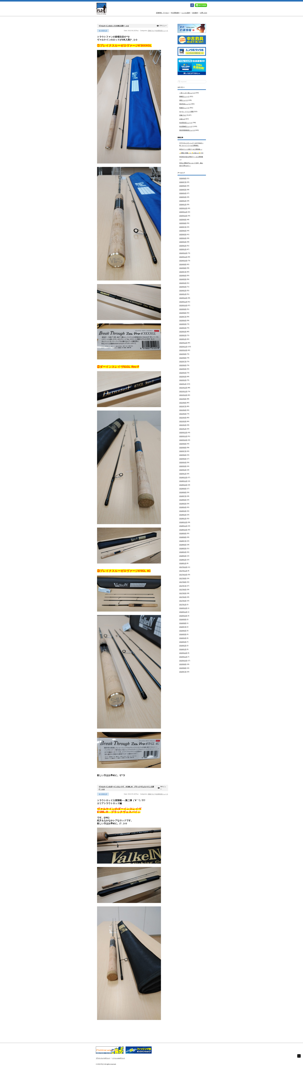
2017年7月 (182, 586)
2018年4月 (182, 552)
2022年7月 (182, 361)
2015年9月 (182, 664)
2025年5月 (182, 234)
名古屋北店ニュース (161, 30)
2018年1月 (182, 563)
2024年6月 (182, 275)
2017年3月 (182, 601)
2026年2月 (182, 201)
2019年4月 (182, 507)
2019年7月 (182, 496)
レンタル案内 (186, 13)
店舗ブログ (151, 30)
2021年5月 (182, 414)
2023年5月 (182, 324)
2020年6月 (182, 455)
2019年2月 (182, 515)
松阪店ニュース (184, 108)
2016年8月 (182, 623)
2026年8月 (182, 178)
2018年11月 (183, 526)
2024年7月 (182, 272)
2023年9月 (182, 309)
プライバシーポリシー (103, 1058)
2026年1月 (182, 204)
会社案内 (195, 13)
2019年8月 (182, 492)
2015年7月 (182, 672)
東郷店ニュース (184, 96)
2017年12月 (183, 567)
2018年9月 (182, 533)
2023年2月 (182, 335)
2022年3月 (182, 376)
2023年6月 (182, 320)
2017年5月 (182, 593)
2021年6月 (182, 410)
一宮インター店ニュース (187, 93)
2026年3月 (182, 197)
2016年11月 (183, 612)
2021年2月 (182, 425)
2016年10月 (183, 616)
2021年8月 (182, 403)
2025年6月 (182, 231)
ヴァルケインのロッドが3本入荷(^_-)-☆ (114, 26)
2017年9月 (182, 578)
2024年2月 (182, 290)
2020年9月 (182, 444)
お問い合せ (203, 13)
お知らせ (182, 119)
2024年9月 (182, 264)
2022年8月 (182, 358)
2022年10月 (183, 350)
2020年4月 (182, 462)
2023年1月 (182, 339)
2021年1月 (182, 429)
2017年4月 (182, 597)
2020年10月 (183, 440)
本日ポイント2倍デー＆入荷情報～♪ (190, 149)
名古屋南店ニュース (185, 126)
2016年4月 (182, 638)
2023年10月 (183, 305)
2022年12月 (183, 343)
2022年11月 (183, 346)
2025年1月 (182, 249)
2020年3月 (182, 466)
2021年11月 (183, 391)
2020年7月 (182, 451)
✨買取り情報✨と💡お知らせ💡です (191, 153)
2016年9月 (182, 619)
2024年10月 (183, 260)
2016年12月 (183, 608)
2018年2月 (182, 560)
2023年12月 (183, 298)
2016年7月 (182, 627)
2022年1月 (182, 384)
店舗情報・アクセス (162, 13)
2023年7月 (182, 317)
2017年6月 (182, 589)
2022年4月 (182, 373)
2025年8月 (182, 223)
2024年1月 (182, 294)
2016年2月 (182, 645)
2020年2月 (182, 470)
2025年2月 (182, 246)
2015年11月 (183, 657)
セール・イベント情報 (186, 111)
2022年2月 (182, 380)
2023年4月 (182, 328)
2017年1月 (182, 604)
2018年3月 (182, 556)
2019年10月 (183, 485)
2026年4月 (182, 193)
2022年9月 (182, 354)
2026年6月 (182, 186)
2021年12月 (183, 388)
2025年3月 (182, 242)
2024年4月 (182, 283)
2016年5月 (182, 634)
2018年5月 (182, 548)
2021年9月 (182, 399)
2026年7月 (182, 182)
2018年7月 (182, 541)
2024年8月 (182, 268)
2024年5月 (182, 279)
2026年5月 (182, 189)
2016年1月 (182, 649)
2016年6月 (182, 631)
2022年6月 (182, 365)
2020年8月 (182, 447)
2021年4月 (182, 417)
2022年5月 (182, 369)
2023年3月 (182, 331)
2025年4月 (182, 238)
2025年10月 (183, 216)
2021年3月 (182, 421)
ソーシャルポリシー (118, 1058)
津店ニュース (183, 100)
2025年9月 (182, 219)
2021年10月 (183, 395)
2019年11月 (183, 481)
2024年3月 (182, 287)
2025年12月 (183, 208)
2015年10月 (183, 660)
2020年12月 (183, 432)
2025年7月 (182, 227)
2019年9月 (182, 488)
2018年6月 (182, 545)
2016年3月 (182, 642)
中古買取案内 (175, 13)
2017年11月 (183, 571)
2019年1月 (182, 518)
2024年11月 (183, 257)
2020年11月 (183, 436)
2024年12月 (183, 253)
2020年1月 (182, 474)
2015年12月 (183, 653)
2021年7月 (182, 406)
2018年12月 (183, 522)
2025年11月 (183, 212)
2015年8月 (182, 668)
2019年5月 (182, 503)
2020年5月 (182, 459)
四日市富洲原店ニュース (187, 130)
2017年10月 (183, 574)
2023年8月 (182, 313)
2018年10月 (183, 530)
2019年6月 (182, 500)
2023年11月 (183, 302)
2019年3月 (182, 511)
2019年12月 (183, 477)
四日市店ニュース (185, 104)
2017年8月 (182, 582)
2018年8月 (182, 537)
